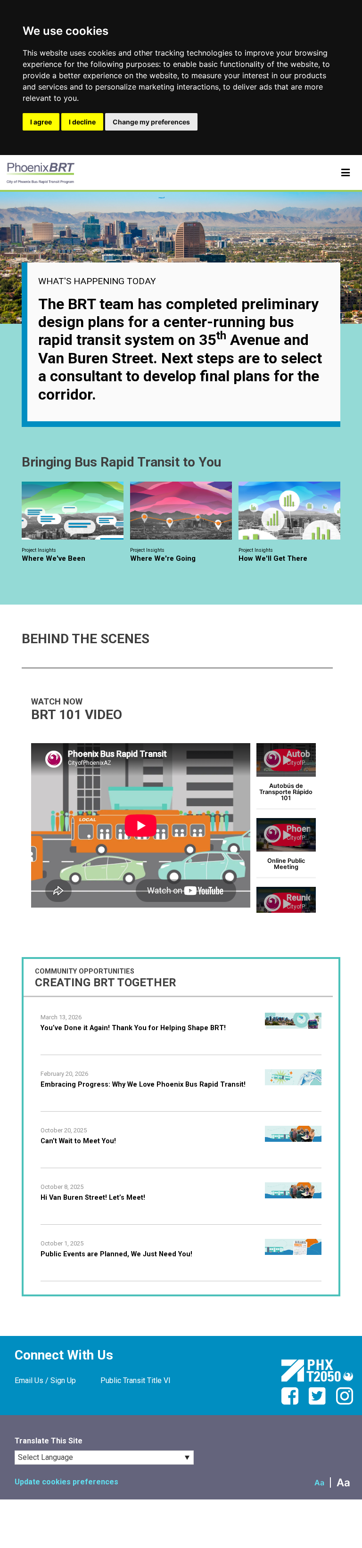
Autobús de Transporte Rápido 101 (286, 792)
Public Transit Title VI (135, 1380)
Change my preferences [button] (151, 122)
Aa (319, 1482)
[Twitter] (321, 1402)
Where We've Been (53, 554)
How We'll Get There (273, 554)
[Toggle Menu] (345, 173)
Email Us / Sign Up (45, 1380)
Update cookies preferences (66, 1481)
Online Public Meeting (286, 863)
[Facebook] (294, 1402)
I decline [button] (82, 122)
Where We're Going (163, 554)
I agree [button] (41, 122)
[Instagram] (344, 1402)
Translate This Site (48, 1440)
